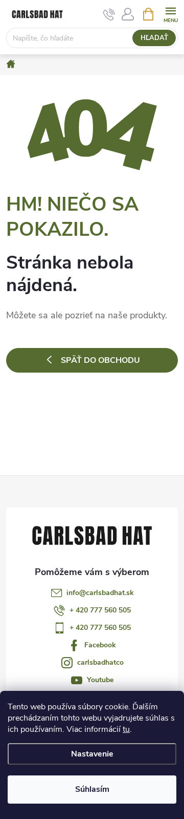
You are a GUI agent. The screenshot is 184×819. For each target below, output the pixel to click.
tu (126, 729)
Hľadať (154, 38)
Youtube (100, 680)
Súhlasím (92, 789)
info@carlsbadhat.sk (100, 593)
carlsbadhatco (100, 662)
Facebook (100, 645)
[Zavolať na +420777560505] (109, 14)
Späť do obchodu (100, 360)
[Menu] (170, 13)
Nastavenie (92, 754)
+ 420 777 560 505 (100, 610)
